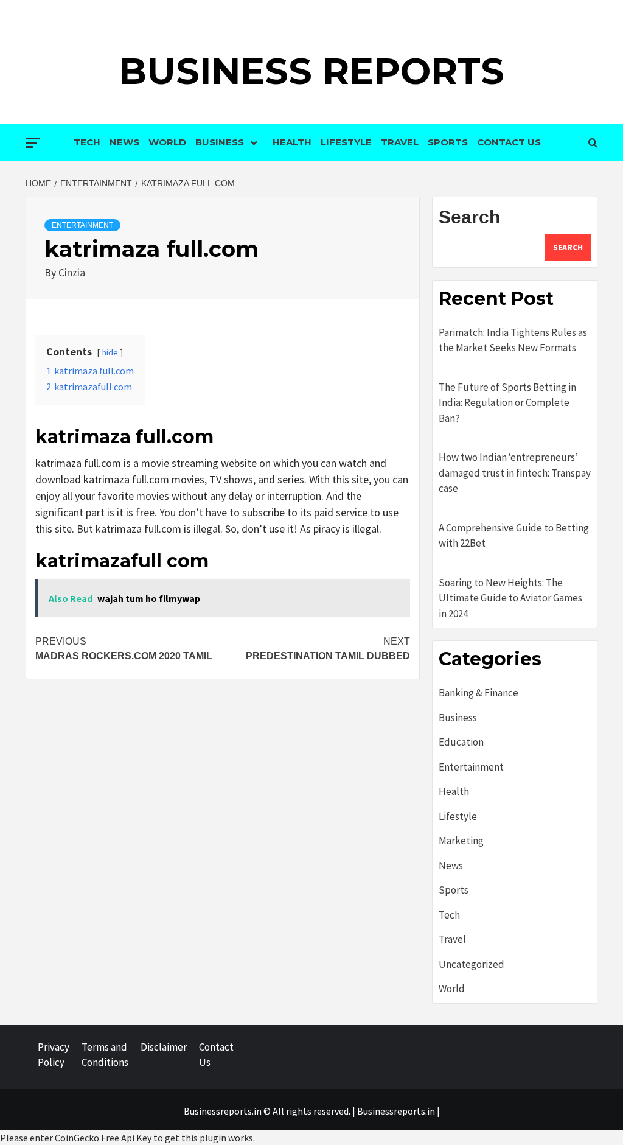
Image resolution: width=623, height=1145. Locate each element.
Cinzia (71, 272)
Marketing (461, 840)
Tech (87, 142)
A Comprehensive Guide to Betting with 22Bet (514, 535)
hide (110, 352)
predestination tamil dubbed (328, 648)
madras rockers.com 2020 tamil (123, 648)
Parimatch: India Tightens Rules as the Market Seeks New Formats (513, 340)
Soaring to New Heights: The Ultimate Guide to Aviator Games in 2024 (510, 598)
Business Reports (311, 71)
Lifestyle (346, 142)
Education (461, 742)
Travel (400, 142)
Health (292, 142)
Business (219, 142)
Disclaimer (164, 1047)
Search (469, 217)
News (124, 142)
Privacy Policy (53, 1055)
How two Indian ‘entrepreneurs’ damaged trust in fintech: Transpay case (515, 472)
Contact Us (509, 142)
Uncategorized (471, 964)
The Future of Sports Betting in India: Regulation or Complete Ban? (507, 402)
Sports (448, 142)
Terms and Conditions (105, 1055)
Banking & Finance (478, 692)
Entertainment (82, 225)
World (167, 142)
